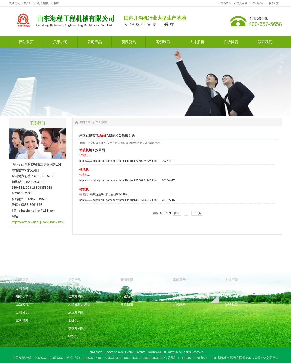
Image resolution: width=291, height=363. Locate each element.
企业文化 (22, 304)
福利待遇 (231, 296)
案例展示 (179, 280)
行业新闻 (126, 296)
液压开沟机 (76, 312)
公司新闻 (126, 288)
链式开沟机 (76, 288)
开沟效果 (179, 304)
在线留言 (258, 3)
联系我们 (274, 3)
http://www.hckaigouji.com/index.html (38, 222)
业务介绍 (22, 320)
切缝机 (73, 320)
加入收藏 (241, 3)
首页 (95, 122)
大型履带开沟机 (79, 304)
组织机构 (22, 296)
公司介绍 (22, 288)
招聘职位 (231, 304)
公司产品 (74, 280)
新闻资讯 (126, 280)
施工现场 (179, 288)
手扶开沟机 (76, 328)
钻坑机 (73, 336)
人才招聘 (231, 280)
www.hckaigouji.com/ (120, 352)
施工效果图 (92, 150)
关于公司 (22, 280)
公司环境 (22, 312)
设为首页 (225, 3)
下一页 (197, 213)
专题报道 (126, 304)
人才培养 (231, 288)
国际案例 (179, 296)
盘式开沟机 (76, 296)
